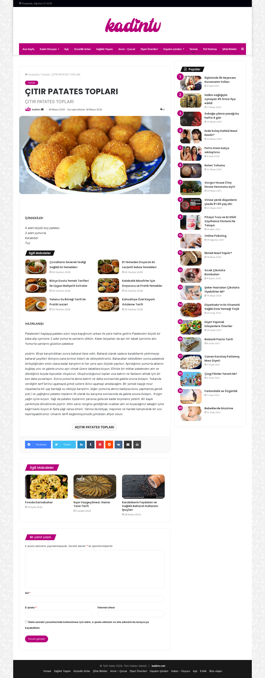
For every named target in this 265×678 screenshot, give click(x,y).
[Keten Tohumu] (191, 170)
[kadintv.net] (132, 25)
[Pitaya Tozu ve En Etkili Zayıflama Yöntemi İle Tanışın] (191, 222)
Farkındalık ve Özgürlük (220, 391)
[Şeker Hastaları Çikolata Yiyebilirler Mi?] (191, 293)
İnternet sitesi (106, 607)
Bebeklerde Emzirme (218, 408)
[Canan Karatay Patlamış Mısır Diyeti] (191, 362)
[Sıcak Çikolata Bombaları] (191, 275)
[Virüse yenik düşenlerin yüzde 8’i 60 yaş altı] (191, 205)
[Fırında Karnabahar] (46, 487)
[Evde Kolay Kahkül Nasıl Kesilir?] (191, 136)
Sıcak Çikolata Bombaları (214, 272)
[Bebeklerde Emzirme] (191, 413)
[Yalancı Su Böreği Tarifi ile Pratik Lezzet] (36, 304)
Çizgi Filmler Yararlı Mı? (220, 374)
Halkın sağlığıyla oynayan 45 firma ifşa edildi (220, 99)
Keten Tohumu (214, 165)
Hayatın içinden (172, 49)
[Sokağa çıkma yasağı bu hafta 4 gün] (191, 119)
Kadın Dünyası (48, 49)
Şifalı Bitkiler (229, 49)
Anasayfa (33, 74)
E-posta (31, 607)
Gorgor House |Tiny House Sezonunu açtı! (219, 185)
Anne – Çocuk (126, 49)
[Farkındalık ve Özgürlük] (191, 396)
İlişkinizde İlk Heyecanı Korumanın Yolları (220, 80)
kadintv (36, 109)
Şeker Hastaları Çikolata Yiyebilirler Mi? (221, 290)
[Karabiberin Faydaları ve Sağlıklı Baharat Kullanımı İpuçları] (143, 487)
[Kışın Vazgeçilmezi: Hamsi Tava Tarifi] (95, 487)
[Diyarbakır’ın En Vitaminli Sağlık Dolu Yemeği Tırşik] (191, 310)
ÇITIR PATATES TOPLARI (95, 427)
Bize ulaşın (215, 671)
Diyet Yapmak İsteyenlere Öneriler (218, 324)
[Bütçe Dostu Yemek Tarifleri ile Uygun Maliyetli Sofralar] (36, 285)
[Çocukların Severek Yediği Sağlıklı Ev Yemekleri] (36, 267)
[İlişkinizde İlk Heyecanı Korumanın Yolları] (191, 83)
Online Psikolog (215, 236)
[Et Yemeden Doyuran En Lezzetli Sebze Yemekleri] (108, 267)
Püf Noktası (210, 49)
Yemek (193, 49)
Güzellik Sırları (82, 49)
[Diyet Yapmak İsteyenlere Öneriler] (191, 327)
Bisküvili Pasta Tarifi (218, 339)
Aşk (66, 49)
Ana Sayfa (28, 49)
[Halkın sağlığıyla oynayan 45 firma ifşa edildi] (191, 100)
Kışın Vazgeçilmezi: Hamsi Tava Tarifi (92, 504)
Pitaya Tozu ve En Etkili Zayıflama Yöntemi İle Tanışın (220, 221)
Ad (27, 592)
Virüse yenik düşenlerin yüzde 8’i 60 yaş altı (220, 202)
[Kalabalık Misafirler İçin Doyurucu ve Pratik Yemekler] (108, 285)
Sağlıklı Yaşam (104, 49)
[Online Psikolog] (191, 241)
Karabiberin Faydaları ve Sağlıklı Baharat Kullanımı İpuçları (140, 506)
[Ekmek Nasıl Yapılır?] (191, 258)
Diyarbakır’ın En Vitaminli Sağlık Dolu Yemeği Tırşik (222, 307)
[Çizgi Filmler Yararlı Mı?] (191, 379)
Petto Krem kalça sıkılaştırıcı (216, 150)
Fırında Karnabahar (39, 502)
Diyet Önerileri (149, 49)
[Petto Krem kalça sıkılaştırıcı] (191, 153)
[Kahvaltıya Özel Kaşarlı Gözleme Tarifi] (108, 304)
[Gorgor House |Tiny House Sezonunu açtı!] (191, 188)
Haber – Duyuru (180, 671)
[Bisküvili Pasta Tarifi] (191, 344)
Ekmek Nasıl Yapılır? (218, 253)
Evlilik (203, 671)
